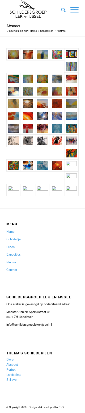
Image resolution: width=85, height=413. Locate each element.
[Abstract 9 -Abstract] (28, 141)
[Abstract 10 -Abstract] (42, 141)
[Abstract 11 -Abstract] (57, 141)
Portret (11, 369)
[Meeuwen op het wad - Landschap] (42, 103)
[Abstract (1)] (13, 165)
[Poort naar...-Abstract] (28, 165)
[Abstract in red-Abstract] (71, 178)
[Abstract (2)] (71, 153)
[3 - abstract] (13, 116)
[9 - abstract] (42, 54)
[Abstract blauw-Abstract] (42, 165)
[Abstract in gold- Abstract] (42, 128)
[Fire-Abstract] (57, 165)
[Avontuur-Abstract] (71, 165)
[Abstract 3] (28, 79)
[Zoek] (61, 9)
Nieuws (11, 262)
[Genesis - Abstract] (28, 103)
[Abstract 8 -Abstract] (13, 141)
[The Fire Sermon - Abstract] (28, 116)
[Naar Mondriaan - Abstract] (71, 54)
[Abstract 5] (71, 66)
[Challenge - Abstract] (71, 79)
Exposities (13, 254)
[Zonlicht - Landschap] (13, 54)
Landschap (13, 374)
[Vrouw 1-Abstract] (28, 190)
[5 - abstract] (28, 91)
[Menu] (72, 9)
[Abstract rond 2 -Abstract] (71, 190)
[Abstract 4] (42, 79)
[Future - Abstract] (57, 116)
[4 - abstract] (13, 103)
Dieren (10, 359)
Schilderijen (14, 239)
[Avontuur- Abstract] (28, 54)
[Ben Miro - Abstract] (57, 54)
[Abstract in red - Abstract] (28, 128)
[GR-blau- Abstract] (71, 116)
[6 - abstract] (71, 91)
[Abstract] (71, 128)
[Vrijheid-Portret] (42, 190)
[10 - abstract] (57, 79)
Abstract (13, 25)
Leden (10, 247)
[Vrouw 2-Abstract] (13, 190)
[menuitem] (61, 9)
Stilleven (12, 379)
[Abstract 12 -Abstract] (71, 141)
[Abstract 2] (13, 79)
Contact (11, 269)
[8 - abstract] (42, 91)
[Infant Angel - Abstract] (42, 116)
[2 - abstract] (57, 103)
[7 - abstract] (57, 91)
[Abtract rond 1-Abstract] (57, 190)
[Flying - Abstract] (13, 91)
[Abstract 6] (57, 128)
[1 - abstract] (71, 103)
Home (10, 231)
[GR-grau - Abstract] (13, 128)
